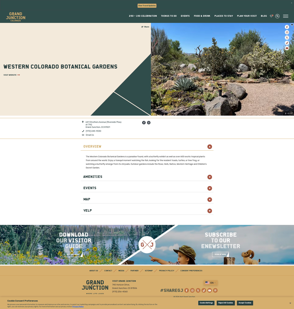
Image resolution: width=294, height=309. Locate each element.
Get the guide (73, 254)
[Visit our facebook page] (287, 27)
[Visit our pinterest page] (215, 290)
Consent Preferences (191, 271)
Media (121, 271)
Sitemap (149, 271)
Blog (264, 16)
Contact (108, 271)
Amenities (92, 177)
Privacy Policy (166, 271)
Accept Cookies (245, 303)
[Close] (290, 303)
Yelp (87, 211)
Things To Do (169, 16)
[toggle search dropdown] (277, 16)
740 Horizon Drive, (121, 284)
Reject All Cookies (225, 303)
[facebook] (144, 122)
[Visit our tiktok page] (287, 43)
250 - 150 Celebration (143, 16)
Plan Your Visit (247, 16)
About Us (93, 271)
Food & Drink (202, 16)
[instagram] (148, 122)
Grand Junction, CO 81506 (124, 288)
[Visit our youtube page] (287, 48)
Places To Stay (223, 16)
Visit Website (9, 75)
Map (86, 199)
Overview (92, 147)
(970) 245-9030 (93, 131)
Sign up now (220, 254)
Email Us (90, 135)
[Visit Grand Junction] (15, 17)
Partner (134, 271)
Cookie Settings (206, 303)
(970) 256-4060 (120, 291)
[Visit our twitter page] (287, 37)
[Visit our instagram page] (287, 32)
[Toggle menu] (285, 16)
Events (185, 16)
